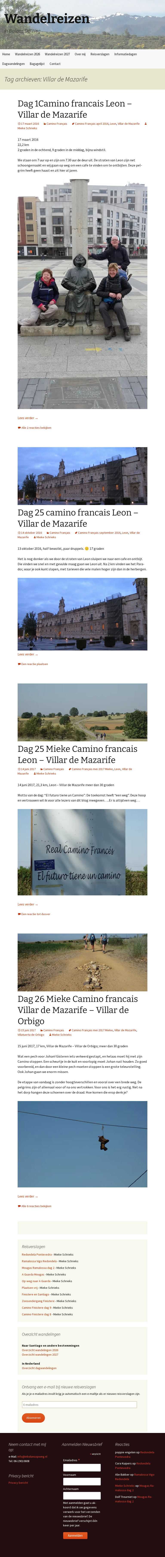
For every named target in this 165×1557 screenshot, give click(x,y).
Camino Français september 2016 (99, 533)
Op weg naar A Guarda (36, 1281)
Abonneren (33, 1418)
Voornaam (69, 1475)
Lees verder (28, 418)
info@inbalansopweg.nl (32, 1456)
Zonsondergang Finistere (38, 1301)
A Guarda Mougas (33, 1274)
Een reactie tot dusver (35, 914)
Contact (55, 64)
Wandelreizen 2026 (27, 54)
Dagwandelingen (13, 64)
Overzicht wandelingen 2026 (40, 1350)
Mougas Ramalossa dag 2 (38, 1268)
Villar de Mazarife (129, 124)
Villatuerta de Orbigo (31, 1035)
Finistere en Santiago (35, 1294)
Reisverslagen (99, 54)
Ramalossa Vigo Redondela (39, 1261)
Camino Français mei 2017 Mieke (92, 769)
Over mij (80, 54)
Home (6, 54)
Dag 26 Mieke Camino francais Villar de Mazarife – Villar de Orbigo (78, 1010)
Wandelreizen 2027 (57, 54)
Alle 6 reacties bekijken (36, 1206)
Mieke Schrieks (46, 537)
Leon (113, 124)
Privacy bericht (18, 1483)
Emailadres (71, 1460)
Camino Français (57, 124)
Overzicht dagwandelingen (39, 1368)
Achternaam (71, 1489)
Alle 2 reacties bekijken (36, 428)
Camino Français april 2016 (91, 124)
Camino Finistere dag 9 (36, 1308)
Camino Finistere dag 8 (36, 1314)
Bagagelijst (37, 64)
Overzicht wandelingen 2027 (40, 1354)
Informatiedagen (125, 54)
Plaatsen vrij (30, 1288)
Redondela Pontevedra (37, 1254)
